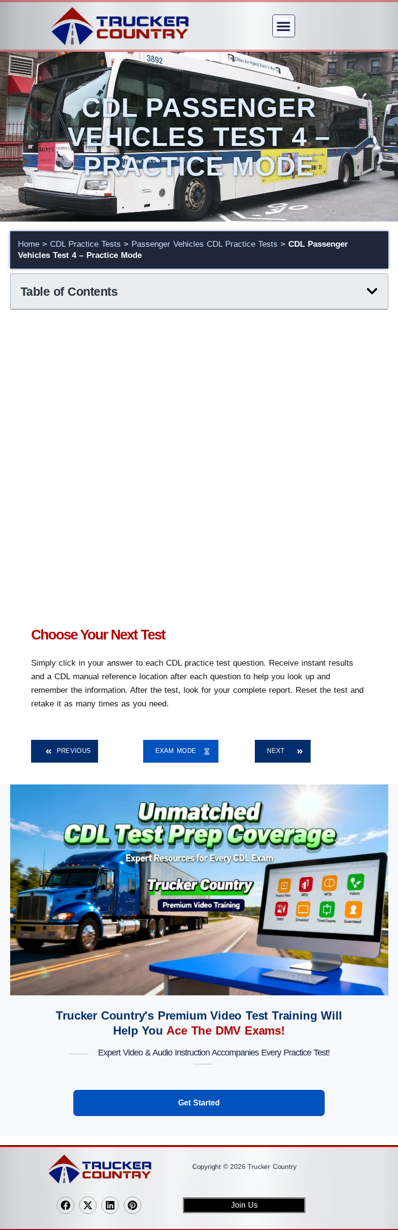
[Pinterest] (132, 1205)
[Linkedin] (110, 1205)
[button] (283, 26)
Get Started (199, 1103)
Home (28, 244)
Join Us (244, 1205)
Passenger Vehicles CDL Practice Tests (205, 244)
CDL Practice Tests (85, 244)
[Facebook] (65, 1205)
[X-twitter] (88, 1205)
